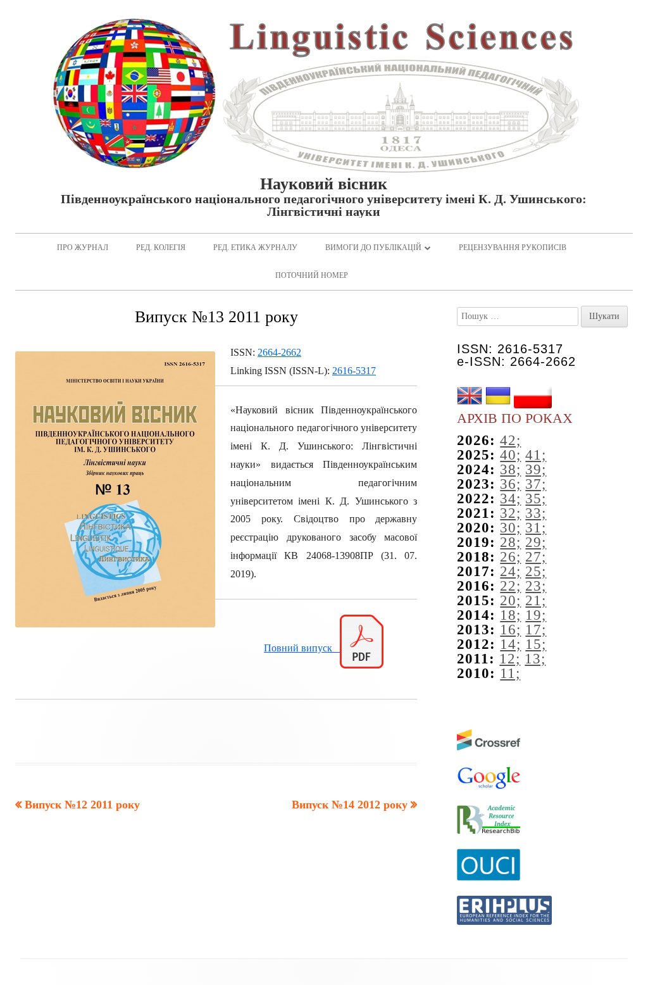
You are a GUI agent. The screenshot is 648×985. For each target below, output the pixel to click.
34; (510, 498)
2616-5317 (354, 370)
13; (535, 659)
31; (535, 528)
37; (535, 484)
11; (510, 673)
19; (535, 615)
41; (535, 455)
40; (510, 455)
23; (535, 586)
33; (535, 513)
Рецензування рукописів (512, 247)
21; (535, 600)
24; (510, 571)
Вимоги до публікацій (373, 247)
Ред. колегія (160, 247)
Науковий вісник (323, 184)
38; (510, 469)
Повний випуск (302, 648)
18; (510, 615)
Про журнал (82, 247)
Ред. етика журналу (255, 247)
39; (535, 469)
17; (535, 629)
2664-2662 (279, 352)
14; (510, 644)
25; (535, 571)
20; (510, 600)
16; (510, 629)
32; (510, 513)
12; (509, 659)
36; (510, 484)
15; (535, 644)
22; (510, 586)
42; (510, 440)
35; (535, 498)
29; (535, 542)
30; (510, 528)
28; (510, 542)
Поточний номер (311, 275)
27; (535, 557)
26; (510, 557)
